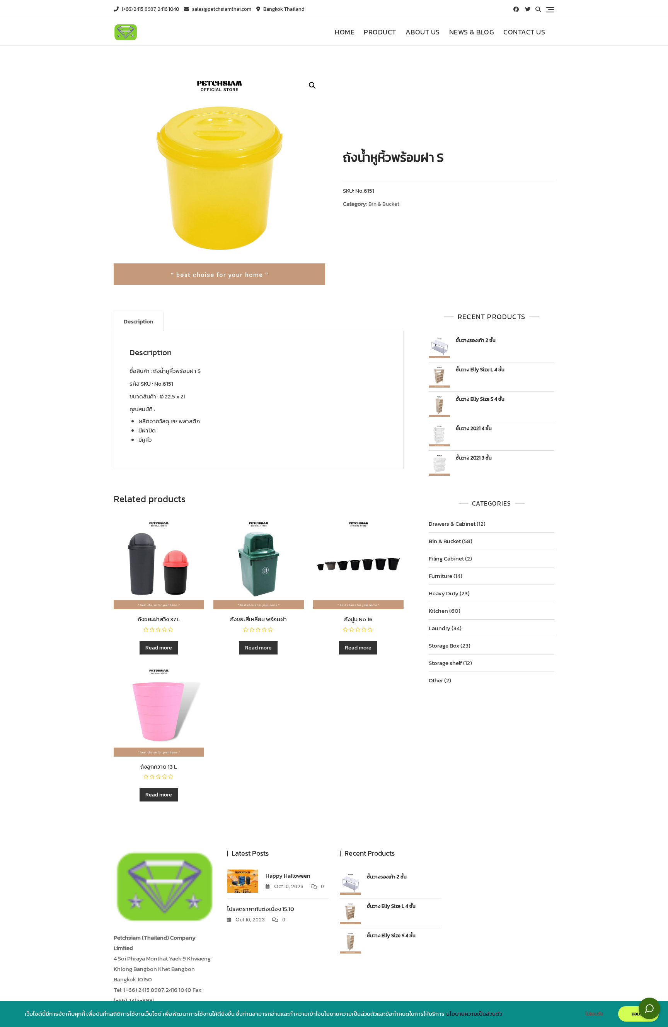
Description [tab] (138, 321)
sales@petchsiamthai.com (221, 9)
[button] (312, 85)
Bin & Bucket (383, 204)
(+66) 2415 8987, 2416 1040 (150, 9)
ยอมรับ (638, 1013)
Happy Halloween (288, 875)
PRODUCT (380, 32)
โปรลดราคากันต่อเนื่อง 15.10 (260, 908)
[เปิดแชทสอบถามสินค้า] (649, 1008)
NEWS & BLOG (471, 32)
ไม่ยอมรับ (594, 1013)
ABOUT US (423, 32)
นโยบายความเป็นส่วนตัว (474, 1014)
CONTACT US (524, 32)
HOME (344, 32)
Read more (158, 648)
